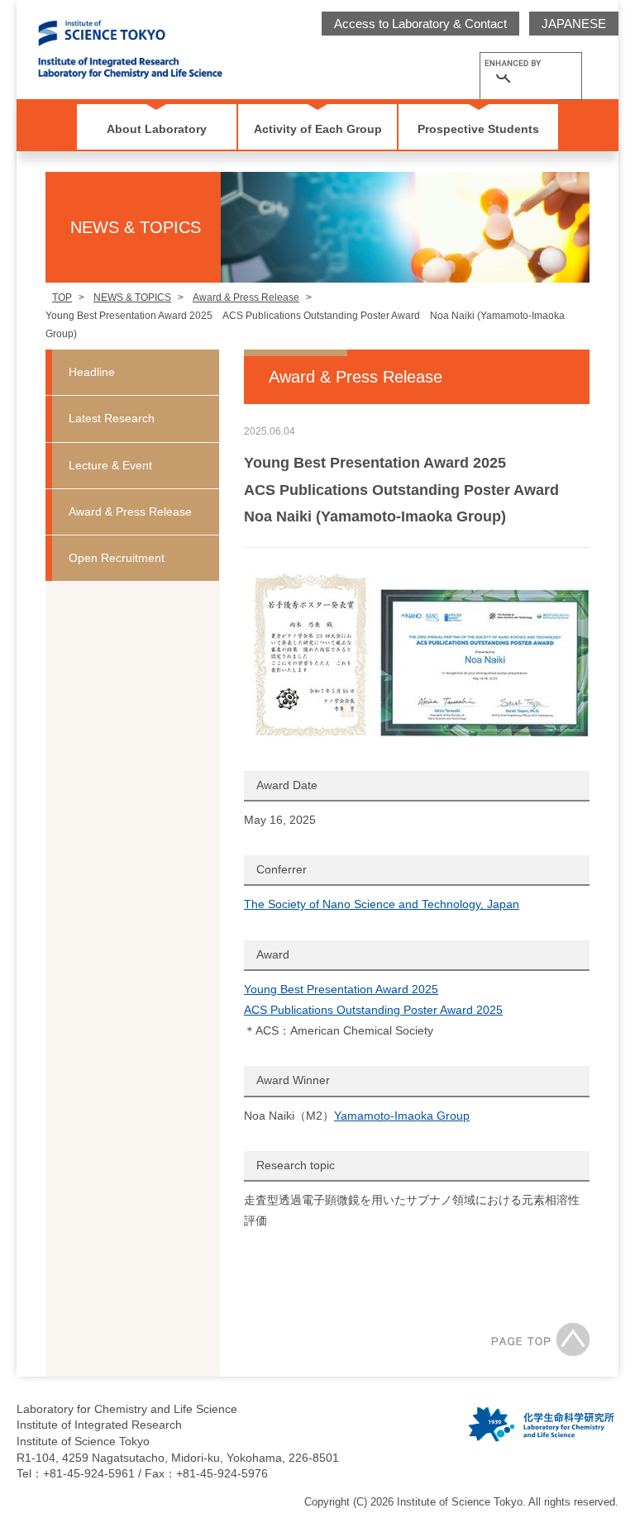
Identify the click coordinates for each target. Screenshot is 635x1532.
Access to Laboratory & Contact (420, 24)
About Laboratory (157, 129)
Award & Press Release (246, 297)
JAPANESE (574, 24)
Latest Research (112, 418)
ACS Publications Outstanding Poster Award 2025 (373, 1009)
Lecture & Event (110, 465)
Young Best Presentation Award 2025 (341, 989)
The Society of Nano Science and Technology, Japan (381, 904)
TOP (62, 297)
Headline (92, 371)
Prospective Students (478, 129)
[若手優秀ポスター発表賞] (311, 655)
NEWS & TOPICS (132, 297)
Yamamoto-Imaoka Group (402, 1115)
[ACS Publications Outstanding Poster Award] (484, 663)
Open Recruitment (117, 557)
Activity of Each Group (318, 129)
